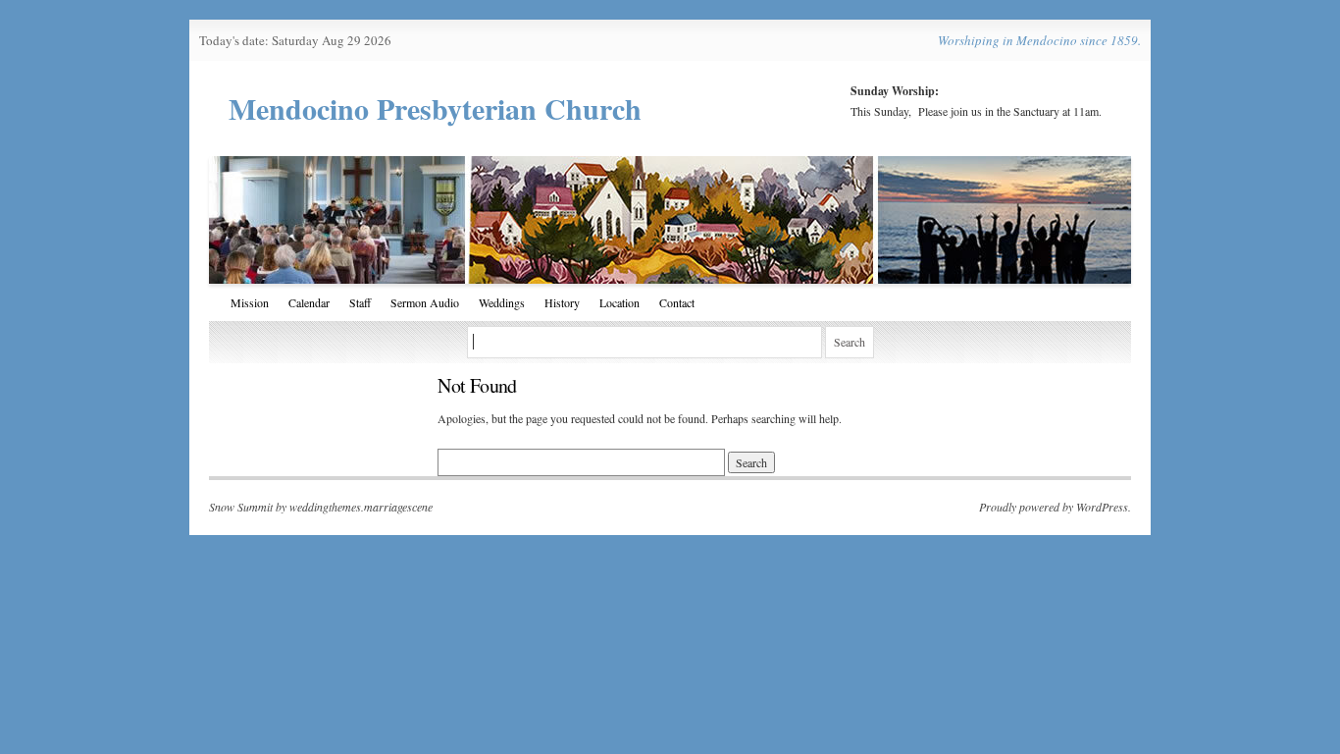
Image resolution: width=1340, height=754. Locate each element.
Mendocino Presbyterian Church (435, 108)
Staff (360, 302)
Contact (677, 302)
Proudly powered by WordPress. (1055, 506)
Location (619, 302)
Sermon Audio (424, 302)
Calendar (309, 302)
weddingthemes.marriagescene (361, 506)
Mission (250, 302)
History (562, 302)
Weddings (502, 302)
